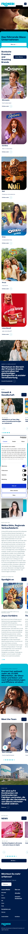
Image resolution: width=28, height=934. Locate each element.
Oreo (2, 895)
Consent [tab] (5, 441)
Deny (14, 495)
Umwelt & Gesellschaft (18, 897)
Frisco (2, 903)
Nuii (2, 900)
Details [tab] (14, 441)
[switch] (24, 470)
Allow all (14, 485)
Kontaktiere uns (6, 909)
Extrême (3, 897)
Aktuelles (17, 893)
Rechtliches (17, 916)
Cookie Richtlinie (4, 916)
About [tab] (23, 441)
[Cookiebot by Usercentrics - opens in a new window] (20, 438)
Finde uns (3, 912)
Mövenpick (3, 892)
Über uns (17, 889)
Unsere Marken (5, 889)
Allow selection (14, 490)
